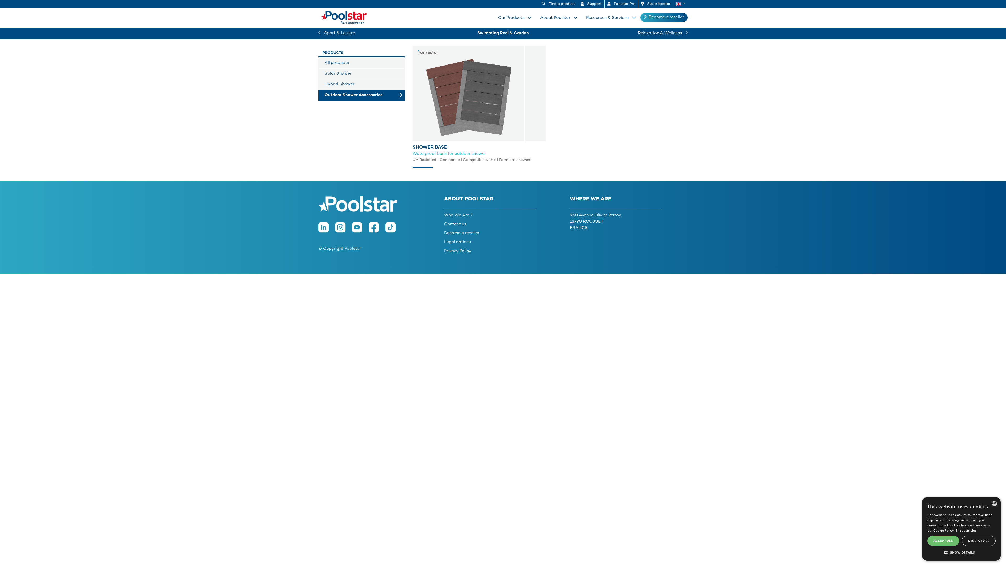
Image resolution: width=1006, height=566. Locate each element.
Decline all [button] (978, 540)
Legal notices (457, 242)
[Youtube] (360, 230)
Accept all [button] (943, 540)
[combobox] (994, 503)
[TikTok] (393, 230)
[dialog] (961, 529)
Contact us (455, 224)
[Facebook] (377, 230)
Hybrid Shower (339, 84)
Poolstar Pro (624, 4)
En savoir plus (966, 530)
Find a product (561, 4)
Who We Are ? (458, 215)
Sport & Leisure (339, 33)
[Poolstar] (345, 16)
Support (594, 4)
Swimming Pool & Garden (503, 33)
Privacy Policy (457, 251)
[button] (680, 4)
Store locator (658, 4)
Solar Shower (338, 74)
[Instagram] (343, 230)
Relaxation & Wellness (660, 33)
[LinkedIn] (326, 230)
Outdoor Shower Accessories (353, 95)
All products (337, 63)
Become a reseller (666, 17)
